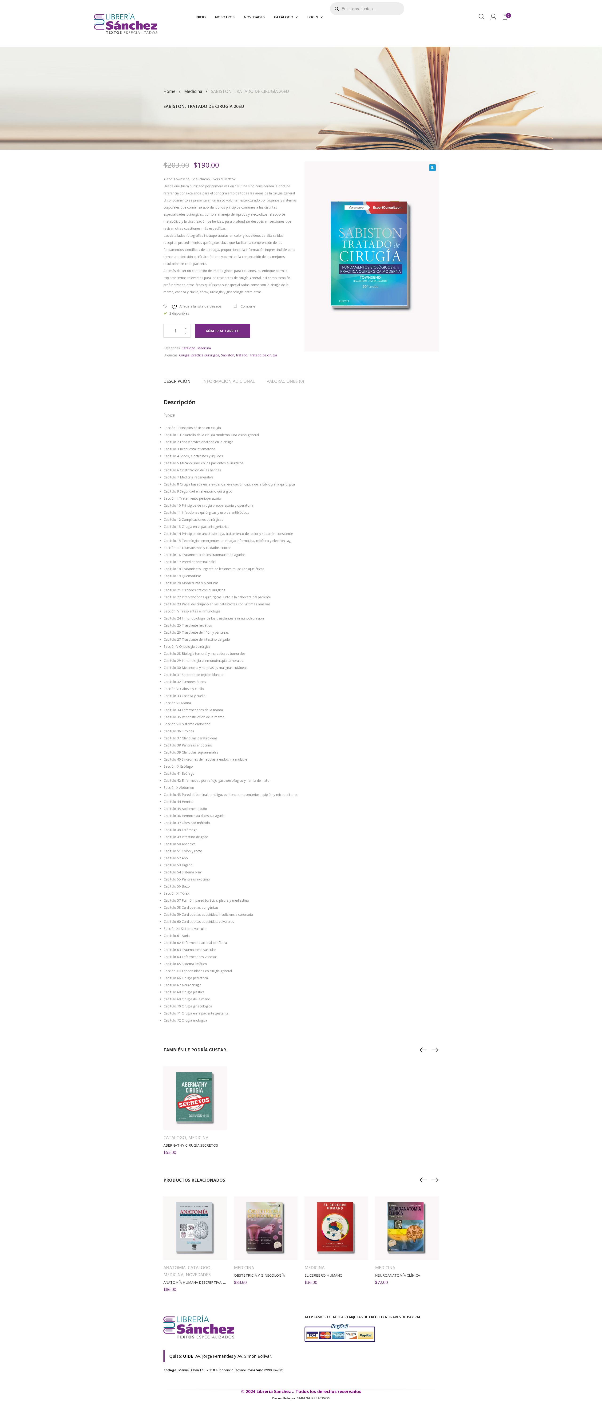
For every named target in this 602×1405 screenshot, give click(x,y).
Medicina (193, 91)
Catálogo (283, 17)
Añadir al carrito (223, 330)
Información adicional (228, 381)
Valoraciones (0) (285, 381)
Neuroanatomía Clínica (397, 1275)
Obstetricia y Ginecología (259, 1275)
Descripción (176, 381)
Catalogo (188, 348)
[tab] (179, 381)
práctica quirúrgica (205, 355)
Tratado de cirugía (263, 355)
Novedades (254, 17)
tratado (241, 355)
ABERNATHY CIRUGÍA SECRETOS (190, 1145)
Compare (248, 306)
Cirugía (184, 355)
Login (312, 17)
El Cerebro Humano (324, 1275)
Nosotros (224, 17)
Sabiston (227, 355)
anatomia (174, 1267)
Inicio (200, 17)
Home (169, 91)
